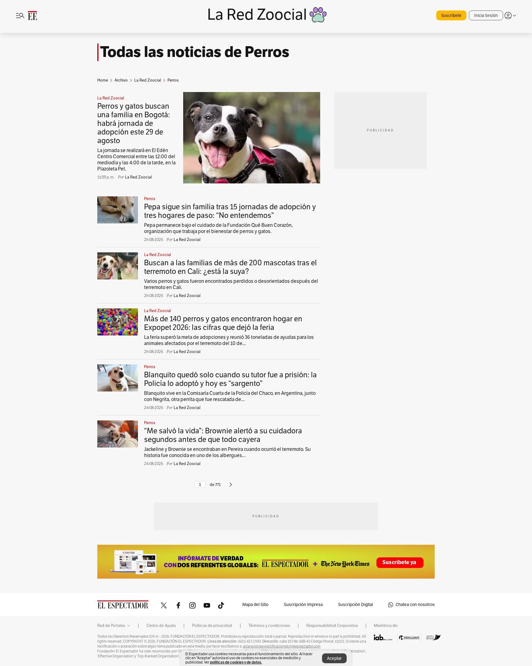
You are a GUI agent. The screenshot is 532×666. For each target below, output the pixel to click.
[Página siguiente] (231, 487)
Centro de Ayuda (161, 626)
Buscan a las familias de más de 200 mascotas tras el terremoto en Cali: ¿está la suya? (230, 267)
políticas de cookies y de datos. (236, 662)
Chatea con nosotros (415, 604)
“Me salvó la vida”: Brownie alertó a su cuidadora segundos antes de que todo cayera (223, 435)
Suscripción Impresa (303, 604)
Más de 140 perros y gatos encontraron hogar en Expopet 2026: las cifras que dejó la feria (223, 323)
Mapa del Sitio (255, 604)
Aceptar (334, 658)
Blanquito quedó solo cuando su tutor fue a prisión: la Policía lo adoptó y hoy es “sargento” (230, 379)
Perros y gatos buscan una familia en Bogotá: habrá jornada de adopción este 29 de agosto (133, 123)
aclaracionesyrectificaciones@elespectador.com (281, 646)
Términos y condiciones (269, 626)
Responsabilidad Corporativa (332, 626)
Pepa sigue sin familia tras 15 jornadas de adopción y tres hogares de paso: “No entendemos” (230, 211)
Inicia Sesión (486, 15)
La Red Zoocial (110, 98)
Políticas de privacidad (212, 626)
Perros (149, 198)
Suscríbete (451, 15)
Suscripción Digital (355, 604)
